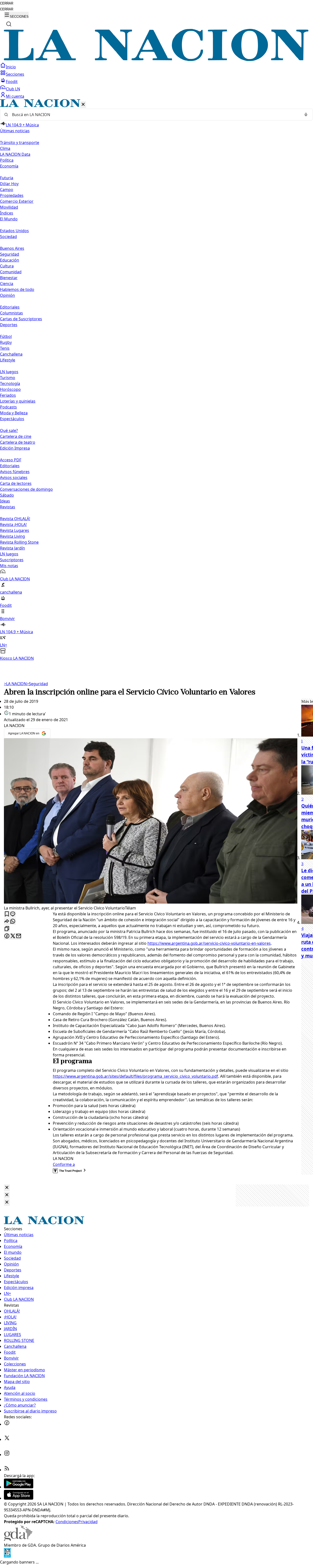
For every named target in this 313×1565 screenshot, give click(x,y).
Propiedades (11, 195)
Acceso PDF (10, 460)
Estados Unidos (14, 230)
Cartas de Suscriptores (21, 319)
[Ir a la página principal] (156, 59)
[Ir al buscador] (9, 24)
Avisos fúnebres (15, 471)
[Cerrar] (83, 104)
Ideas (5, 501)
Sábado (7, 495)
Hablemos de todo (17, 289)
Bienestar (9, 277)
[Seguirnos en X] (7, 1439)
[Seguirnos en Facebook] (7, 1424)
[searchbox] (154, 115)
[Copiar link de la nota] (7, 929)
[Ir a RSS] (7, 1469)
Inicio (11, 67)
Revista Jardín (12, 548)
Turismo (7, 377)
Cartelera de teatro (17, 442)
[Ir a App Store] (18, 1498)
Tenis (5, 348)
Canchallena (11, 354)
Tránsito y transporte (19, 142)
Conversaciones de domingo (26, 489)
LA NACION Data (15, 154)
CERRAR (6, 3)
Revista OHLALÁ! (15, 518)
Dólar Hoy (9, 183)
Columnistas (11, 313)
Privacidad (88, 1521)
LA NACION (15, 683)
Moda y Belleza (14, 413)
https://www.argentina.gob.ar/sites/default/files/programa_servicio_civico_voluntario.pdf (135, 1076)
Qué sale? (9, 430)
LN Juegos (9, 371)
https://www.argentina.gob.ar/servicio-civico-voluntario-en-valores (209, 943)
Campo (6, 189)
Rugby (6, 342)
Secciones (15, 74)
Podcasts (8, 407)
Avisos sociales (13, 477)
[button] (156, 380)
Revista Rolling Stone (19, 542)
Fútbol (6, 336)
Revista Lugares (14, 530)
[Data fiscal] (7, 1556)
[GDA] (18, 1539)
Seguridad (9, 254)
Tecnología (10, 383)
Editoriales (10, 307)
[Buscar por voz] (306, 114)
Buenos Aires (12, 248)
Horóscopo (10, 389)
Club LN (13, 89)
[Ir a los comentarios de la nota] (13, 914)
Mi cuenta (15, 96)
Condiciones (67, 1521)
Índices (6, 213)
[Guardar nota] (7, 914)
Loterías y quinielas (17, 401)
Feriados (8, 395)
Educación (9, 260)
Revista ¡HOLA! (13, 524)
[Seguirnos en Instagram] (7, 1454)
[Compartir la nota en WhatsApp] (13, 921)
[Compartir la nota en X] (13, 936)
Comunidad (11, 272)
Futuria (6, 177)
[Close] (7, 1187)
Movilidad (9, 207)
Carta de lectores (16, 483)
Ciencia (6, 283)
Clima (5, 148)
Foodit (12, 81)
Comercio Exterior (17, 201)
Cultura (7, 266)
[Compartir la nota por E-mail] (19, 936)
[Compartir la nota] (7, 921)
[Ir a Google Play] (18, 1487)
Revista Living (12, 536)
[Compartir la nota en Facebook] (7, 936)
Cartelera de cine (15, 436)
